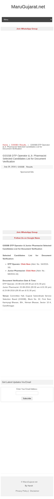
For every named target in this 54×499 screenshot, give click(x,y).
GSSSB (14, 145)
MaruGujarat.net (28, 6)
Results (23, 145)
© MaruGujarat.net (29, 482)
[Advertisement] (27, 59)
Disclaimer (34, 491)
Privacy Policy (22, 491)
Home (5, 145)
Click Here (26, 264)
